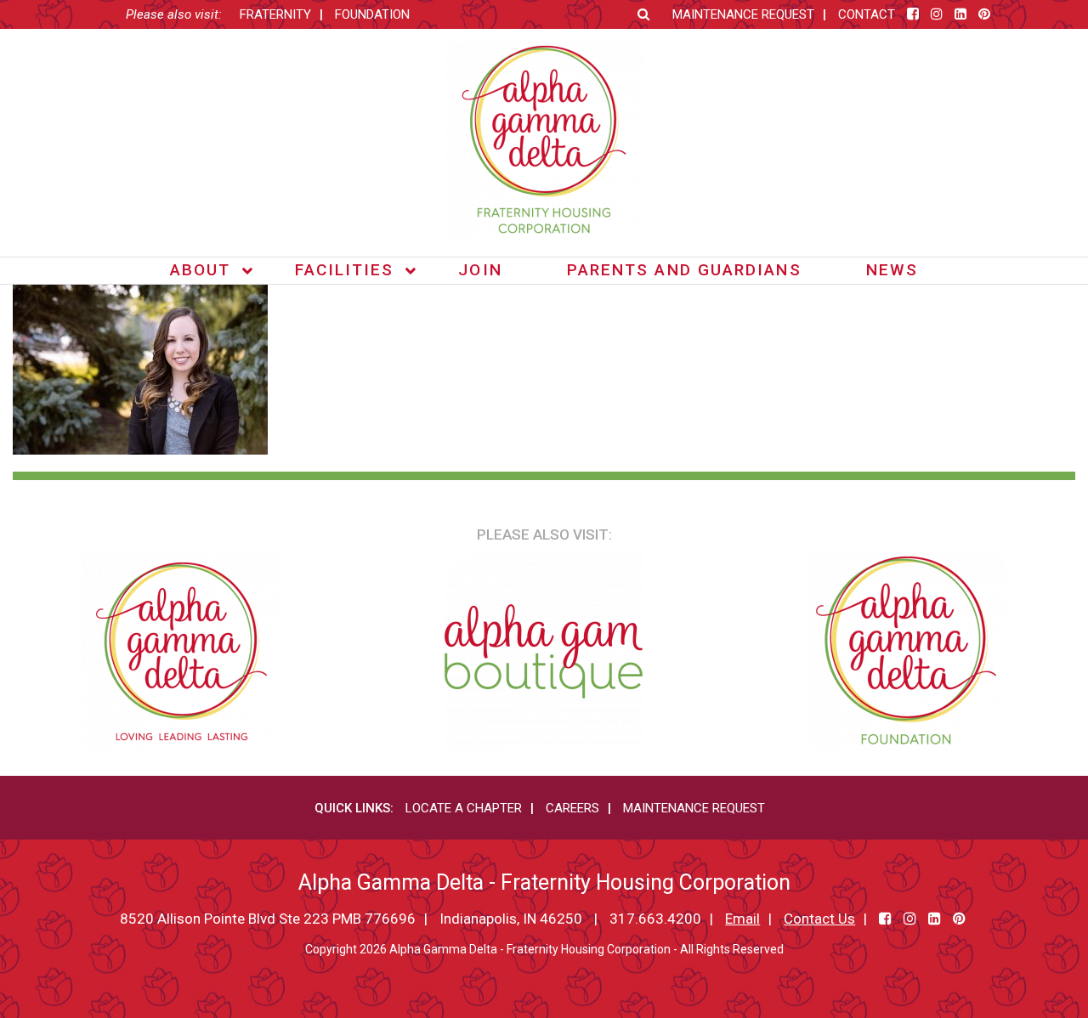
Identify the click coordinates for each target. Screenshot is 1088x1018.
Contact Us (819, 918)
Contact (866, 14)
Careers (572, 808)
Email (742, 918)
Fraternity (275, 14)
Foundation (372, 14)
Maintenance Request (743, 14)
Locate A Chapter (463, 808)
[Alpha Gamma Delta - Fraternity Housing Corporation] (544, 141)
